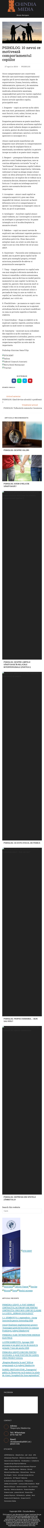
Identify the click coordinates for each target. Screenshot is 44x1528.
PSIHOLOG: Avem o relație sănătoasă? (16, 485)
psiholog (12, 387)
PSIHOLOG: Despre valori (16, 450)
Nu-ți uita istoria (33, 1486)
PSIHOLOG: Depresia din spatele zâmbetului (20, 1198)
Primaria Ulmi (29, 1492)
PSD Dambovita (20, 1495)
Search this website (11, 1207)
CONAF (6, 1469)
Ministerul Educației (9, 1486)
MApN (37, 1483)
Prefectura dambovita (17, 1489)
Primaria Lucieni (8, 1492)
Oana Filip (7, 1489)
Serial (33, 1495)
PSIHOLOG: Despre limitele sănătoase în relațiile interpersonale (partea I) (17, 664)
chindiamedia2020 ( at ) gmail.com (20, 1442)
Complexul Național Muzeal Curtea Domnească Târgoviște (20, 1466)
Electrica (32, 1472)
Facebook (8, 1392)
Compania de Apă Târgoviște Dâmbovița (15, 1463)
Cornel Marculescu (14, 1469)
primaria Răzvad (19, 1492)
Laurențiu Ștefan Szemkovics (27, 1483)
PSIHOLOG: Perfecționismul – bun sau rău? (21, 1020)
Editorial (29, 1469)
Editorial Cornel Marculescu (11, 1472)
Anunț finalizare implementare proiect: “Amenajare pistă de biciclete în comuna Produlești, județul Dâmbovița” (20, 1328)
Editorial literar (24, 1472)
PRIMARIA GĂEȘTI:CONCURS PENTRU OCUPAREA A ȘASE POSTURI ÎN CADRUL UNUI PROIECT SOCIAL (20, 1355)
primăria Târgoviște (9, 1495)
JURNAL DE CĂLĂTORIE (10, 1483)
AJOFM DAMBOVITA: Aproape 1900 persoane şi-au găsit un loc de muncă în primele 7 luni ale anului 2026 (20, 1345)
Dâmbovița (23, 1469)
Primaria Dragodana (29, 1489)
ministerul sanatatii (22, 1486)
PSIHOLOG (25, 67)
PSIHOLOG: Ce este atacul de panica (22, 843)
